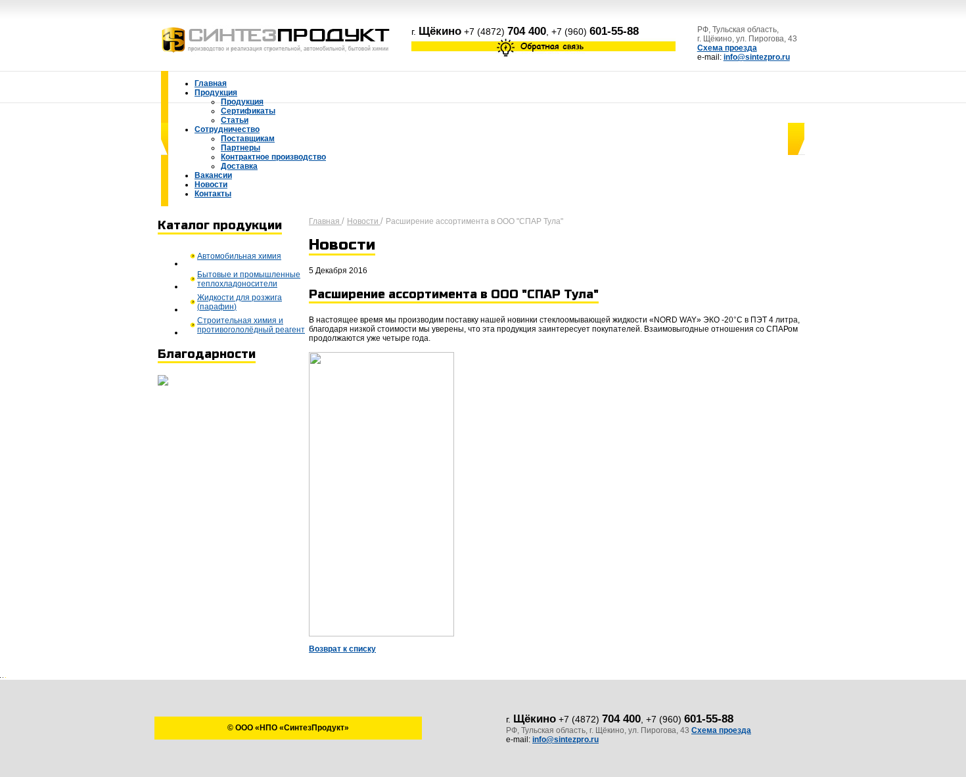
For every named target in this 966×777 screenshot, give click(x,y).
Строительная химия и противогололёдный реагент (251, 325)
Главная (325, 221)
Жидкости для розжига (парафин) (239, 302)
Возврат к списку (342, 649)
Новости (363, 221)
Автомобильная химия (239, 256)
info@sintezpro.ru (757, 57)
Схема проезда (727, 48)
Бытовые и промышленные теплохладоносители (248, 279)
